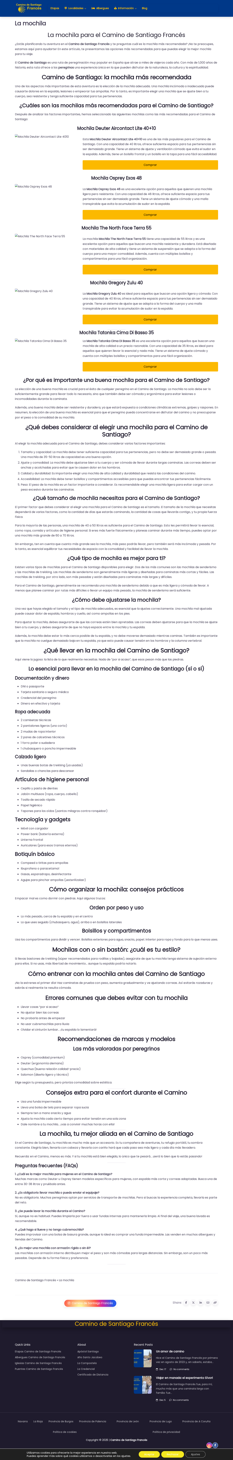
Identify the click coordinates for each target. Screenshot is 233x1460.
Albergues (102, 8)
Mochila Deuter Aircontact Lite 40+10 (116, 128)
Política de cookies (65, 1432)
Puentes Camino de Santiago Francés (39, 1369)
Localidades (75, 8)
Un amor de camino (170, 1351)
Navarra (23, 1421)
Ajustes (195, 1454)
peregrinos (66, 67)
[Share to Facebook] (186, 1302)
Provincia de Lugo (161, 1421)
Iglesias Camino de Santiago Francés (38, 1363)
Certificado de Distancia (92, 1374)
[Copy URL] (215, 1302)
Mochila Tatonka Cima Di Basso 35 (116, 333)
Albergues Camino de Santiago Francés (40, 1357)
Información (126, 8)
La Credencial (86, 1369)
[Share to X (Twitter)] (193, 1302)
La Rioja (38, 1421)
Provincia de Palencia (92, 1421)
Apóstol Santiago (88, 1351)
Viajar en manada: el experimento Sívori (184, 1378)
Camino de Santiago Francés (89, 44)
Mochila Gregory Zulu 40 (116, 283)
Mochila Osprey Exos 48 (116, 178)
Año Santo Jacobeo (89, 1357)
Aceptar (149, 1454)
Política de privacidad (166, 1432)
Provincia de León (128, 1421)
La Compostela (87, 1363)
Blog (144, 8)
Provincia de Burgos (61, 1421)
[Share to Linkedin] (201, 1302)
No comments (181, 1369)
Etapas (55, 8)
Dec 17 (162, 1369)
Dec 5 (162, 1400)
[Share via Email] (208, 1302)
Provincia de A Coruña (196, 1421)
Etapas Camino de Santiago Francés (38, 1351)
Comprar (150, 165)
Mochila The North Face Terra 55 (116, 228)
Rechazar (173, 1454)
